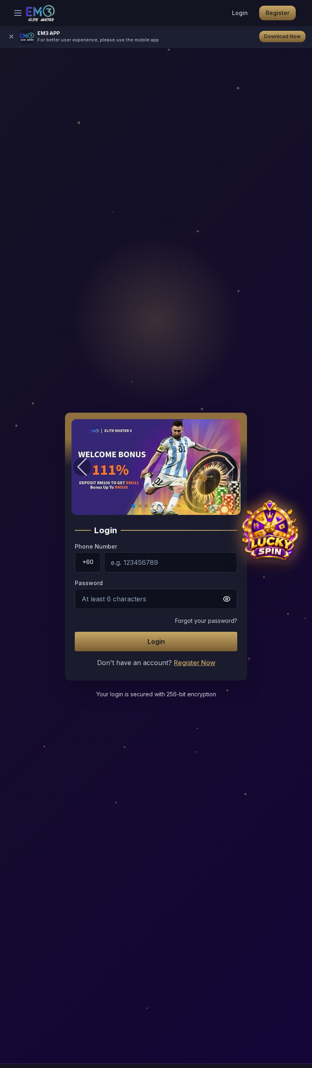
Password (89, 582)
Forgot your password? (206, 620)
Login (240, 12)
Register (277, 12)
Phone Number (96, 546)
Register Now (194, 663)
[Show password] (226, 599)
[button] (156, 467)
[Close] (11, 36)
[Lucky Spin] (269, 534)
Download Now (282, 36)
